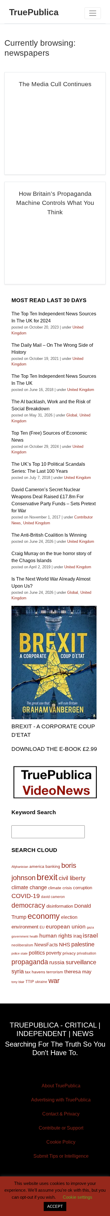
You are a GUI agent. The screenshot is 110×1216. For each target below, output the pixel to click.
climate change (29, 887)
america (36, 866)
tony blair (17, 982)
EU (42, 927)
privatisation (86, 953)
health (34, 936)
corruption (82, 887)
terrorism (54, 972)
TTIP (30, 981)
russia (57, 962)
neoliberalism (22, 945)
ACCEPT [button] (55, 1206)
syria (17, 971)
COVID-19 (25, 895)
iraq (77, 936)
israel (90, 935)
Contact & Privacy (60, 1113)
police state (19, 953)
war (54, 980)
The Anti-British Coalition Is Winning (49, 535)
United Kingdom (80, 389)
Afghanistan (19, 866)
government (19, 936)
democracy (28, 905)
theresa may (78, 971)
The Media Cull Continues (55, 84)
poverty (53, 952)
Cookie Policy (60, 1142)
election (69, 917)
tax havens (35, 972)
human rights (55, 936)
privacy (69, 953)
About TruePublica (61, 1085)
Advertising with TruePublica (61, 1099)
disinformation (59, 906)
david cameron (53, 897)
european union (66, 926)
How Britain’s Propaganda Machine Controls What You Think (55, 202)
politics (37, 953)
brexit (47, 877)
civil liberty (72, 878)
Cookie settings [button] (77, 1197)
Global (71, 415)
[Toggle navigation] (92, 13)
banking (52, 866)
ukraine (41, 982)
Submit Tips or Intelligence (61, 1156)
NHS (64, 945)
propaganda (29, 962)
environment (24, 927)
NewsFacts (46, 944)
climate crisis (60, 888)
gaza (90, 927)
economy (44, 916)
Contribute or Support (61, 1127)
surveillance (81, 962)
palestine (82, 944)
